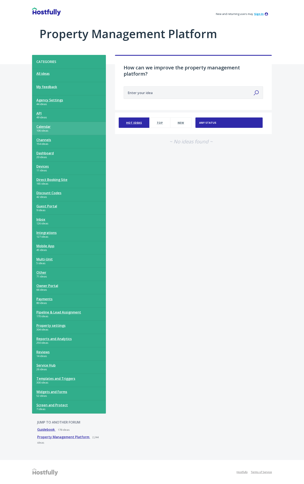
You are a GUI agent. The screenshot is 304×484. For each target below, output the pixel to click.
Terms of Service (261, 472)
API (39, 113)
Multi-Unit (44, 259)
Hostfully (242, 472)
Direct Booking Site (51, 179)
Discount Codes (48, 193)
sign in (259, 14)
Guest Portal (46, 206)
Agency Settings (49, 100)
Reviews (43, 352)
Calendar (43, 126)
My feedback (46, 87)
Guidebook (46, 429)
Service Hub (46, 365)
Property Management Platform (63, 437)
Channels (43, 140)
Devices (42, 166)
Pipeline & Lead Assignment (58, 312)
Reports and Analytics (54, 338)
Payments (44, 299)
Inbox (40, 219)
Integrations (46, 232)
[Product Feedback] (46, 11)
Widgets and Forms (51, 392)
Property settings (51, 325)
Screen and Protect (52, 405)
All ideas (43, 73)
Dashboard (45, 153)
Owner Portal (47, 285)
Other (41, 272)
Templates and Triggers (55, 378)
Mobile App (45, 246)
